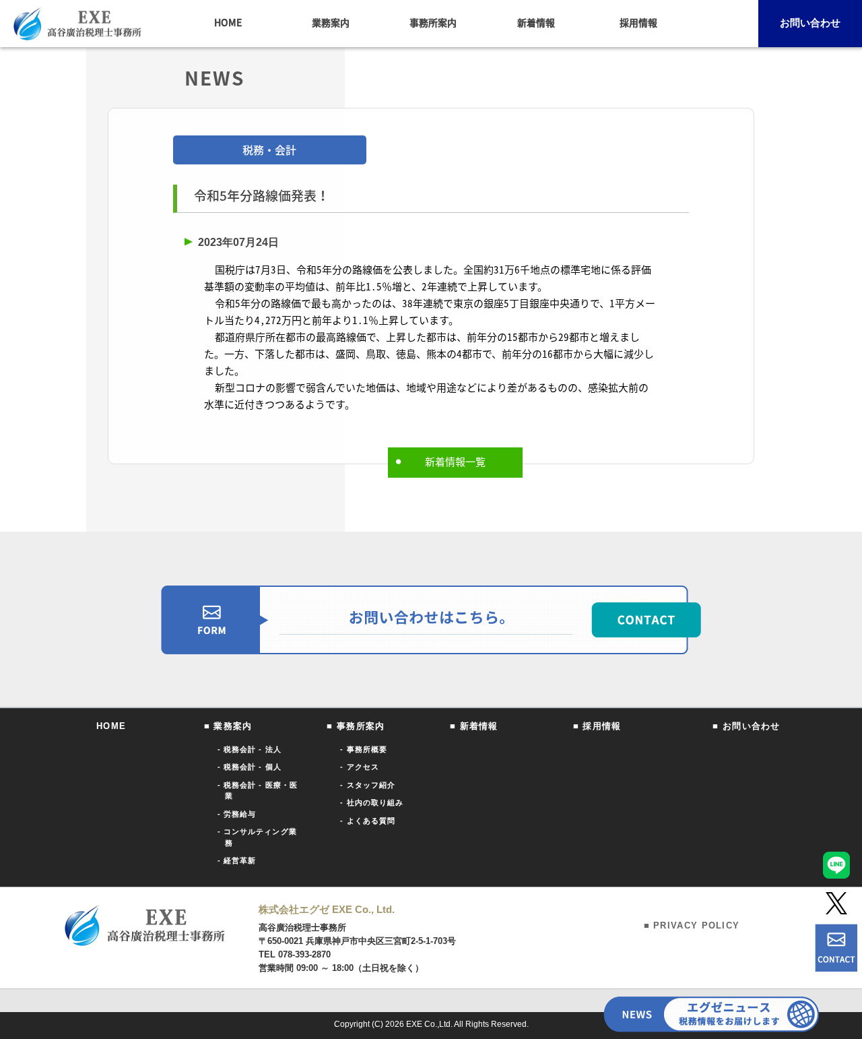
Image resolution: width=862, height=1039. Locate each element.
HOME (111, 726)
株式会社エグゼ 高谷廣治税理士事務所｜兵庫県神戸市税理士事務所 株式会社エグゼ (77, 23)
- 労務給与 (237, 814)
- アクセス (359, 767)
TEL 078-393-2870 (295, 954)
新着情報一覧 (455, 461)
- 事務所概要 (363, 749)
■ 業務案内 (228, 726)
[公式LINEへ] (836, 865)
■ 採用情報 (597, 726)
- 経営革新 (237, 860)
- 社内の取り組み (371, 802)
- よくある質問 (367, 821)
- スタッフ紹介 (367, 785)
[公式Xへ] (836, 903)
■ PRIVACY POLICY (692, 925)
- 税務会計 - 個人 (249, 767)
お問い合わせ (810, 22)
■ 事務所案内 (356, 726)
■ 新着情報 (474, 726)
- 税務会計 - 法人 (249, 749)
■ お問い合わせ (746, 726)
